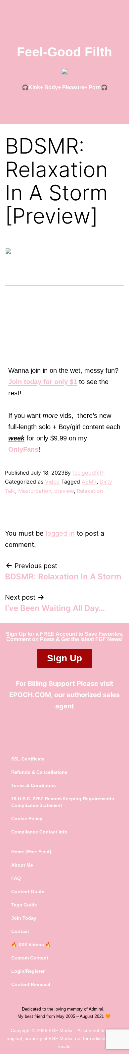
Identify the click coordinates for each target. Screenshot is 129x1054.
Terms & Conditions (33, 785)
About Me (22, 865)
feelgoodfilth (88, 472)
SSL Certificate (28, 758)
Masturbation (34, 491)
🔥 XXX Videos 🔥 (31, 944)
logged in (60, 533)
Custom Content (29, 957)
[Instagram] (77, 734)
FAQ (16, 878)
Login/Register (28, 971)
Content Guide (27, 891)
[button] (64, 105)
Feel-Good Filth (64, 52)
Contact (20, 931)
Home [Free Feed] (31, 851)
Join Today (23, 918)
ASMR (89, 481)
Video (52, 481)
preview (64, 491)
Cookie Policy (26, 818)
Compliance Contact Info (39, 831)
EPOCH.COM (30, 695)
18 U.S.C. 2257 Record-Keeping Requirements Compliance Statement (62, 802)
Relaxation (90, 491)
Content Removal (30, 984)
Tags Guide (24, 904)
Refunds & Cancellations (39, 772)
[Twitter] (52, 734)
